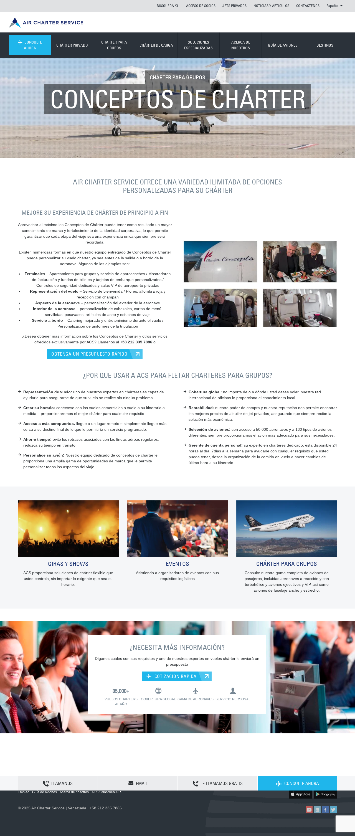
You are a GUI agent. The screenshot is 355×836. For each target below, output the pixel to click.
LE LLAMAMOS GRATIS (222, 783)
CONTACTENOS (308, 5)
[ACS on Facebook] (325, 809)
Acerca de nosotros (74, 792)
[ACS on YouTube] (309, 809)
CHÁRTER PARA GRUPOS (114, 45)
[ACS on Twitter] (333, 809)
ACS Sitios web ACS (107, 792)
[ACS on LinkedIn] (317, 809)
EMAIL (142, 783)
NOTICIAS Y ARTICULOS (271, 5)
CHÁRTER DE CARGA (156, 45)
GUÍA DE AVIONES (283, 45)
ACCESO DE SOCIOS (200, 5)
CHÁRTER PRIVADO (72, 45)
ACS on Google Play (325, 794)
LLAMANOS (62, 783)
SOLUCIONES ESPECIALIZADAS (198, 45)
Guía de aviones (44, 792)
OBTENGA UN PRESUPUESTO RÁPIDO (89, 354)
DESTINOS (324, 45)
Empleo (23, 792)
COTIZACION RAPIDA (175, 676)
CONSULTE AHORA (33, 45)
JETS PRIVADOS (234, 5)
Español (332, 5)
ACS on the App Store (300, 794)
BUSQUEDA (165, 5)
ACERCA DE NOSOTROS (240, 45)
